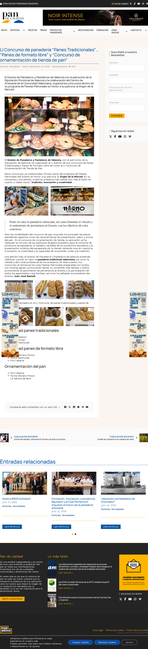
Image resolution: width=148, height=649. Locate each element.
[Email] (87, 407)
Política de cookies (114, 630)
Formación (102, 30)
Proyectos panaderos (56, 31)
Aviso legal (98, 630)
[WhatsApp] (78, 407)
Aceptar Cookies (80, 642)
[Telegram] (83, 407)
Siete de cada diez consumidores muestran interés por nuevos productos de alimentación (121, 501)
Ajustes (129, 642)
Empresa (114, 102)
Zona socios (115, 31)
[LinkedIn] (74, 407)
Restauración (85, 30)
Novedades (14, 66)
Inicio (4, 30)
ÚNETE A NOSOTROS (12, 598)
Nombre (113, 62)
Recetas (32, 30)
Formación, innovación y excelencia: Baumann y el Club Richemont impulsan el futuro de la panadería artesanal (24, 503)
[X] (69, 407)
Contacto (136, 30)
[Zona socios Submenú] (126, 31)
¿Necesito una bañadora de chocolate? (68, 500)
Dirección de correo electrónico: (120, 89)
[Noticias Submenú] (24, 30)
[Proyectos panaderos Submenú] (74, 31)
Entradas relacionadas (28, 461)
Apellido (113, 75)
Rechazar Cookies (107, 642)
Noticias (15, 30)
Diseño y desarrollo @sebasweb (132, 632)
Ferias (43, 30)
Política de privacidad (137, 630)
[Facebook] (65, 407)
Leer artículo (12, 526)
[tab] (72, 534)
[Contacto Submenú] (146, 30)
